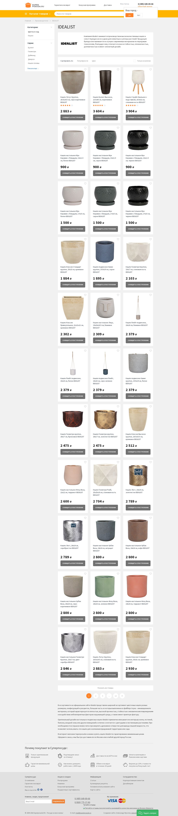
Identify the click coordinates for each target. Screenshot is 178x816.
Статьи (93, 780)
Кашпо (30, 35)
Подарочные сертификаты (69, 790)
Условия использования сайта (102, 786)
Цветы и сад (33, 32)
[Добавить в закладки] (85, 69)
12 (116, 696)
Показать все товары (105, 688)
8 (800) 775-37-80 (82, 802)
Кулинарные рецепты (99, 783)
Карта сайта (95, 790)
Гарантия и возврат (62, 5)
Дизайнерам (128, 783)
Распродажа (62, 780)
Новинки (61, 783)
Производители (41, 20)
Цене (94, 61)
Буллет (31, 47)
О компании (29, 780)
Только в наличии (144, 61)
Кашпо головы (33, 63)
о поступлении (72, 117)
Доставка (108, 5)
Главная (28, 20)
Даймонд (31, 55)
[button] (147, 813)
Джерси (31, 59)
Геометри (32, 51)
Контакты (29, 786)
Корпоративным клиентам (133, 780)
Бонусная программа (87, 5)
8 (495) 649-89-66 (145, 4)
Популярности (82, 61)
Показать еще (32, 68)
